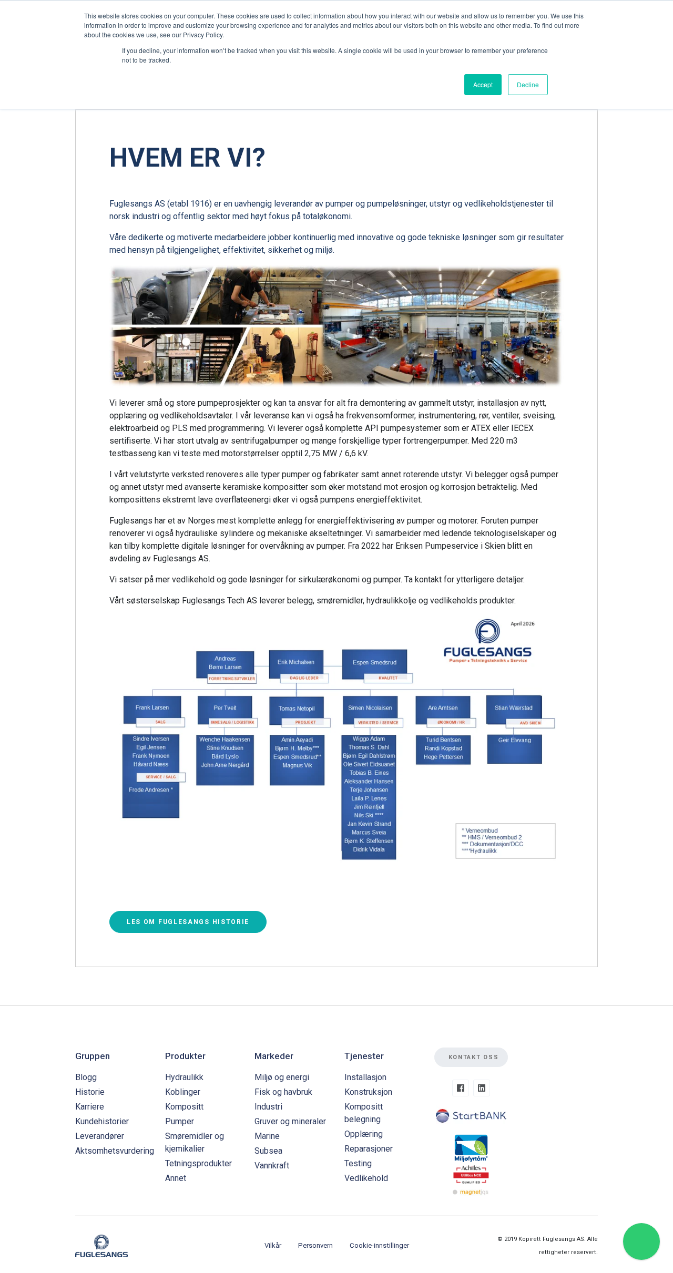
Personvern (315, 1245)
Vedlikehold (366, 1178)
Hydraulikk (184, 1077)
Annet (175, 1178)
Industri (268, 1107)
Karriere (89, 1107)
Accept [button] (483, 84)
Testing (358, 1163)
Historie (90, 1092)
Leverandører (99, 1136)
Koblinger (182, 1092)
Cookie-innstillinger (379, 1245)
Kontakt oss (473, 1057)
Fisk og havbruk (283, 1092)
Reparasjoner (368, 1149)
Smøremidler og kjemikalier (194, 1142)
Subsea (268, 1151)
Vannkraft (271, 1166)
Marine (267, 1136)
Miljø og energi (281, 1077)
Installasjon (365, 1077)
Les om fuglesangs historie (188, 922)
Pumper (179, 1121)
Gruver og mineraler (290, 1121)
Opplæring (363, 1134)
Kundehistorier (102, 1121)
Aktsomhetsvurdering (114, 1151)
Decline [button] (528, 84)
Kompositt (184, 1107)
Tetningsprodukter (198, 1163)
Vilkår (272, 1245)
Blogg (86, 1077)
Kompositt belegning (363, 1113)
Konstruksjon (368, 1092)
